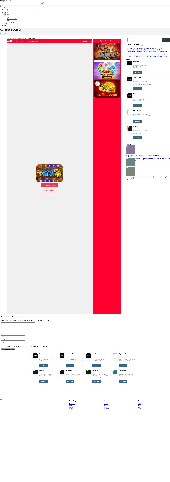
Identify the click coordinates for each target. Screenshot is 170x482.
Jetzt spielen (43, 365)
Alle (139, 404)
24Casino (42, 354)
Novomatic (107, 405)
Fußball (140, 405)
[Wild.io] (88, 357)
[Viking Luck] (62, 357)
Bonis (7, 14)
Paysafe (71, 408)
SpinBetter (69, 370)
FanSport (95, 370)
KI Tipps (6, 9)
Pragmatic (106, 408)
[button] (49, 173)
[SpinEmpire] (115, 374)
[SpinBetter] (62, 374)
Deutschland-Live (12, 19)
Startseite (6, 8)
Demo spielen (51, 190)
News (5, 23)
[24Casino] (35, 357)
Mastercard (72, 404)
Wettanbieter (7, 11)
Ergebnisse (7, 15)
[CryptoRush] (115, 357)
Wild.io (94, 354)
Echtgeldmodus (50, 185)
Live (8, 17)
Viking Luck (69, 354)
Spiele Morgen (11, 22)
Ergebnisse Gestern (12, 20)
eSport (140, 407)
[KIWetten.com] (42, 4)
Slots (5, 25)
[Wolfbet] (35, 374)
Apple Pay (72, 407)
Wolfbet (41, 370)
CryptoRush (122, 354)
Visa (70, 405)
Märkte (6, 12)
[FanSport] (88, 374)
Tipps (139, 408)
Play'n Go (106, 407)
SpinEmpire (122, 370)
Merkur (106, 404)
